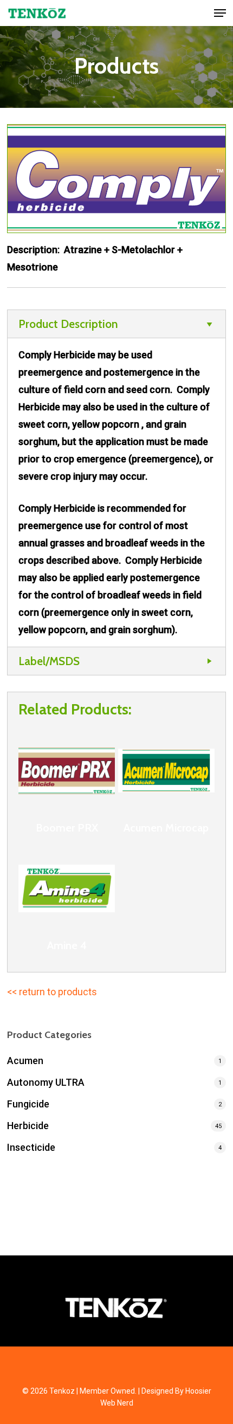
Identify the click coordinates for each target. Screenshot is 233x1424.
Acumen (25, 1060)
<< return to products (52, 991)
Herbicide (28, 1125)
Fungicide (28, 1104)
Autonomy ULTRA (46, 1082)
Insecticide (31, 1147)
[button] (220, 13)
